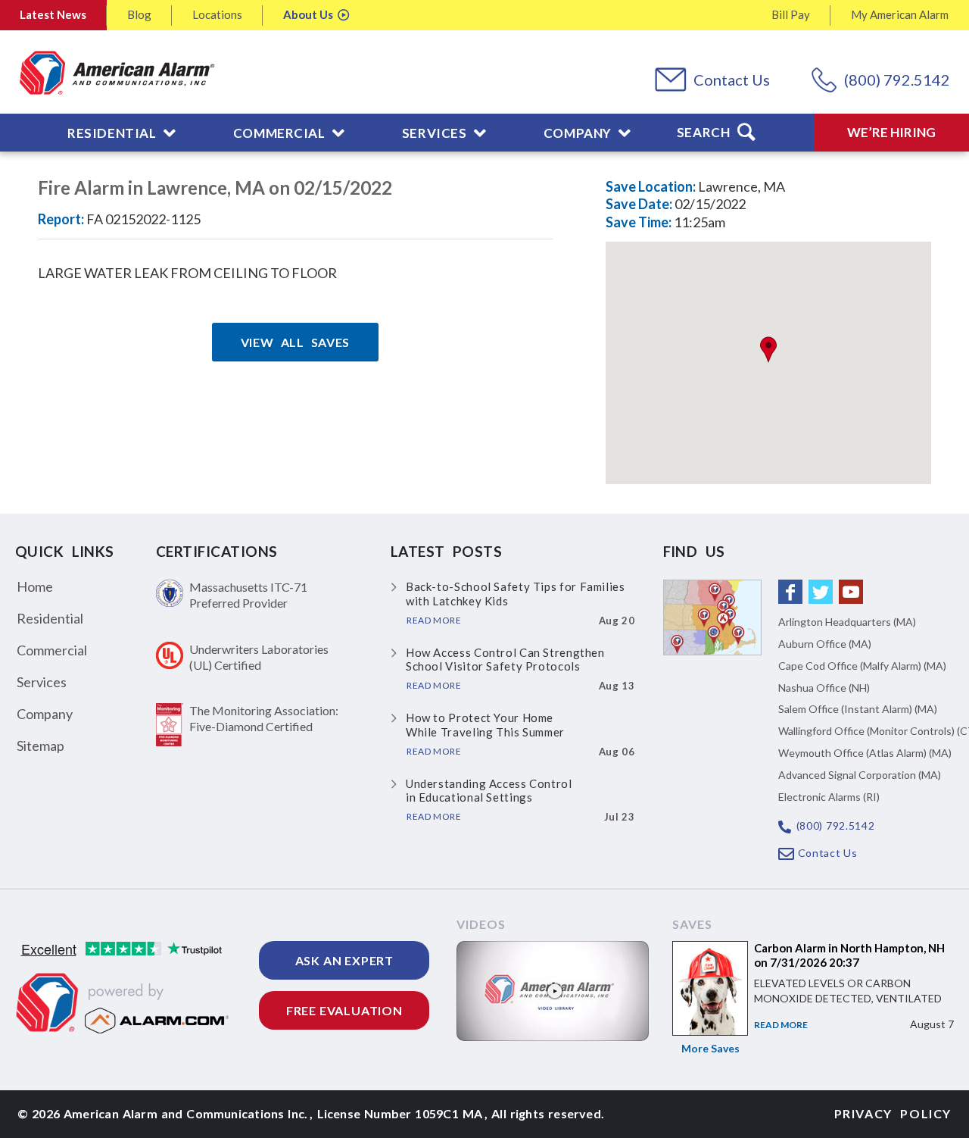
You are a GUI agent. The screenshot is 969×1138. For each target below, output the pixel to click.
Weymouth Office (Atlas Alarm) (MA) (865, 752)
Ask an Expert (344, 960)
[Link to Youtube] (851, 592)
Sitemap (40, 745)
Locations (217, 14)
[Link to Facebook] (790, 592)
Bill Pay (790, 14)
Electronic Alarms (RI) (829, 796)
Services (42, 682)
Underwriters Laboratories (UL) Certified (259, 657)
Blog (139, 14)
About (308, 14)
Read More (781, 1024)
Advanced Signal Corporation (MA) (859, 774)
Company (45, 713)
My (900, 14)
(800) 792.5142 (897, 79)
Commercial (52, 650)
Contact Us (731, 79)
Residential (50, 618)
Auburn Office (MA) (824, 643)
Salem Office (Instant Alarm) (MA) (857, 708)
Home (35, 586)
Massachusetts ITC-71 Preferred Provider (248, 595)
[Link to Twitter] (821, 592)
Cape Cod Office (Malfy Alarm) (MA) (862, 665)
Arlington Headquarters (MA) (847, 621)
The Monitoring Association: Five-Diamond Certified (263, 718)
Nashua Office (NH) (824, 687)
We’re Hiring (891, 132)
